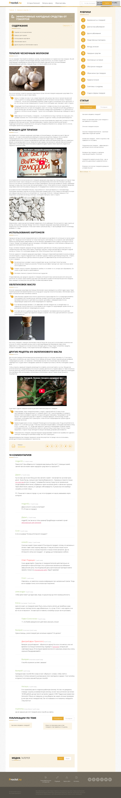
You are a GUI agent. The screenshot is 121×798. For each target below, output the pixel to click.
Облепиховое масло (19, 41)
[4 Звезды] (23, 447)
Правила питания (93, 80)
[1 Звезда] (18, 447)
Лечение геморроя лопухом (90, 126)
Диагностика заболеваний (96, 27)
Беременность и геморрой (96, 20)
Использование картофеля (21, 38)
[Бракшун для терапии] (27, 220)
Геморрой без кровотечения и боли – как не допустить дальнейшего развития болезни (95, 160)
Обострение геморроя (94, 67)
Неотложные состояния (95, 60)
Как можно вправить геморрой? (91, 114)
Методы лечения (93, 47)
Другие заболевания (94, 33)
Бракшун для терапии (19, 35)
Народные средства (94, 53)
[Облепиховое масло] (27, 339)
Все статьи (84, 172)
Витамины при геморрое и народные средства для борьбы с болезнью (93, 153)
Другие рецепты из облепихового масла (25, 45)
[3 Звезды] (21, 447)
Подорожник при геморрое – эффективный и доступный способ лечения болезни (95, 146)
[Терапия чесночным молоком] (27, 90)
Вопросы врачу (47, 3)
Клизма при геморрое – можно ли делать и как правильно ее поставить (95, 139)
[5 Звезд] (24, 447)
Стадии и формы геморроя (96, 93)
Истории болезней (33, 3)
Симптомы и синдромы (95, 86)
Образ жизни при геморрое (96, 73)
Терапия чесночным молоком (22, 32)
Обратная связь (60, 3)
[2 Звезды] (20, 447)
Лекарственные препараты (96, 40)
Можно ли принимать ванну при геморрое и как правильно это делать (95, 120)
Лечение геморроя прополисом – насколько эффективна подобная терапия (95, 132)
